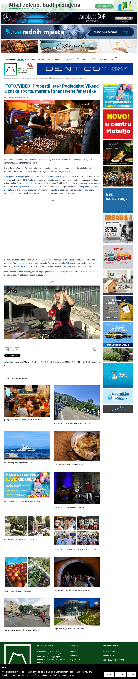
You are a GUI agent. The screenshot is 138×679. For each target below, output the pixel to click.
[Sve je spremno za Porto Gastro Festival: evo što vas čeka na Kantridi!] (77, 446)
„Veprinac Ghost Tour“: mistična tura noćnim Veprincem (72, 591)
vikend (7, 362)
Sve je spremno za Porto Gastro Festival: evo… (69, 465)
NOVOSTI (21, 59)
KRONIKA (50, 59)
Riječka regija (108, 655)
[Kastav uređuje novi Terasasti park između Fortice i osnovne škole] (27, 525)
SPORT (33, 59)
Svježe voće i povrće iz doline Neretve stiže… (18, 591)
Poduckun (7, 78)
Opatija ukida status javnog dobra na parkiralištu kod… (22, 630)
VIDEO (71, 59)
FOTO (66, 59)
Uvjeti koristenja (76, 660)
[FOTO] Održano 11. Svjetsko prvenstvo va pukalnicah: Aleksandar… (76, 549)
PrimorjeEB (76, 362)
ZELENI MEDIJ (102, 59)
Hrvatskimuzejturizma (55, 362)
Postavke (109, 674)
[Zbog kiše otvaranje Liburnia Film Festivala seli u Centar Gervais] (77, 611)
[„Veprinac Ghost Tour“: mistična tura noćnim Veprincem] (77, 572)
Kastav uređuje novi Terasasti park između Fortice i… (21, 540)
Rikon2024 (27, 362)
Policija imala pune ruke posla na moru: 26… (18, 463)
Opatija (44, 362)
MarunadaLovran (17, 362)
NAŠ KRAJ (78, 59)
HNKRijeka (67, 362)
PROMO (110, 59)
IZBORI (27, 59)
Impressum (74, 651)
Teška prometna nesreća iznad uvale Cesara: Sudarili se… (72, 423)
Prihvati (131, 674)
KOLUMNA (59, 59)
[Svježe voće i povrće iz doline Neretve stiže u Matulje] (27, 572)
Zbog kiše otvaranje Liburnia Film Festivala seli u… (70, 629)
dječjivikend (36, 362)
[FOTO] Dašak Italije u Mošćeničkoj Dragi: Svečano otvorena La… (25, 420)
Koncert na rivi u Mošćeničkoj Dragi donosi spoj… (70, 508)
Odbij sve (120, 674)
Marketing (74, 655)
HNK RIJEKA (42, 59)
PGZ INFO (86, 59)
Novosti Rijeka (109, 651)
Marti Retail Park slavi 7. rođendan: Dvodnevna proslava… (23, 502)
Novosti (16, 78)
